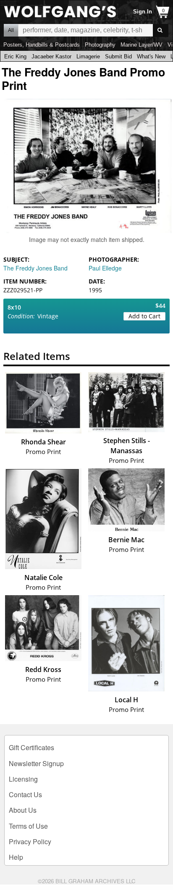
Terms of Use (28, 826)
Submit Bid (118, 56)
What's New (151, 56)
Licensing (23, 779)
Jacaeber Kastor (51, 56)
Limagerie (88, 56)
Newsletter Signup (36, 763)
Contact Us (25, 794)
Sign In (142, 11)
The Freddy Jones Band (35, 268)
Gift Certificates (31, 747)
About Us (23, 810)
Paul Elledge (105, 268)
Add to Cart (144, 316)
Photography (100, 45)
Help (16, 857)
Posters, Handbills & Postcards (41, 45)
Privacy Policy (30, 841)
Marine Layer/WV (142, 45)
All (11, 30)
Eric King (15, 56)
